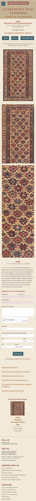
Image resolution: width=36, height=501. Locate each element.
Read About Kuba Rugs (9, 367)
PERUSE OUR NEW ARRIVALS (18, 3)
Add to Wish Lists (27, 38)
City (3, 338)
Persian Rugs (5, 496)
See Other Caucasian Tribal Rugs (13, 391)
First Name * (5, 294)
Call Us (15, 38)
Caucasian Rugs (6, 499)
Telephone (4, 326)
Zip (2, 344)
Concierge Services (7, 472)
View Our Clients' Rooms (8, 489)
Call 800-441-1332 (10, 17)
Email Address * (6, 299)
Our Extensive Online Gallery (10, 477)
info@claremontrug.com (9, 460)
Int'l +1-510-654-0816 (24, 17)
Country (17, 344)
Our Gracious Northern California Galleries (13, 475)
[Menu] (3, 4)
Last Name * (21, 294)
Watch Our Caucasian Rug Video (12, 376)
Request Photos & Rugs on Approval (12, 470)
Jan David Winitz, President (9, 492)
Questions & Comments (8, 306)
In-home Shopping (7, 468)
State (24, 338)
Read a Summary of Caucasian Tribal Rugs (16, 371)
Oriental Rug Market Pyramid (10, 487)
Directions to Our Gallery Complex (11, 479)
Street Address (14, 333)
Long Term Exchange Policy (9, 494)
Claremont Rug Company (18, 12)
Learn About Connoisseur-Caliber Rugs (15, 380)
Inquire (5, 38)
